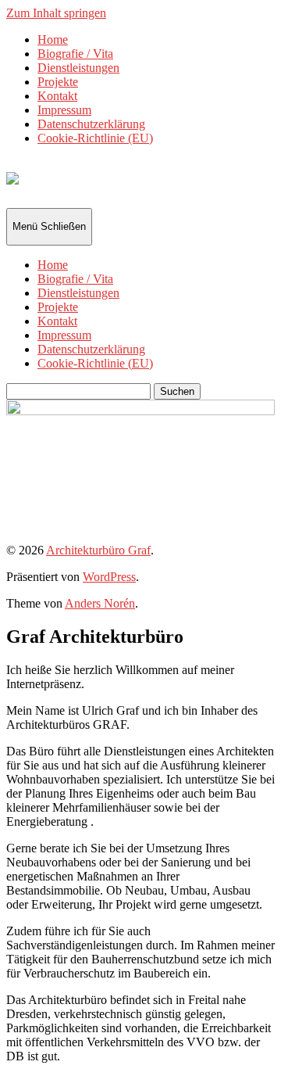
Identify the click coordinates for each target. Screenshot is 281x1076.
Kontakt (57, 95)
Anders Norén (100, 603)
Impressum (64, 110)
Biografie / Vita (75, 53)
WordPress (109, 576)
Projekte (57, 81)
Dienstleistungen (78, 67)
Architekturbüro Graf (98, 550)
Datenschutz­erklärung (91, 124)
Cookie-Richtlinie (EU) (95, 138)
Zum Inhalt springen (56, 13)
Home (52, 39)
